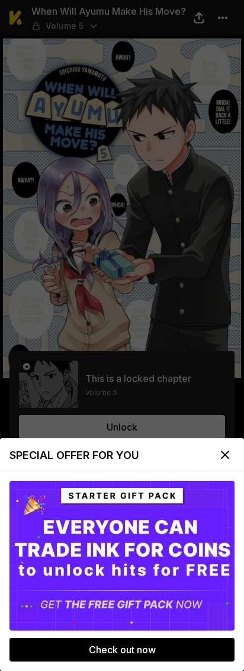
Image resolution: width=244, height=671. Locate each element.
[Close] (225, 454)
